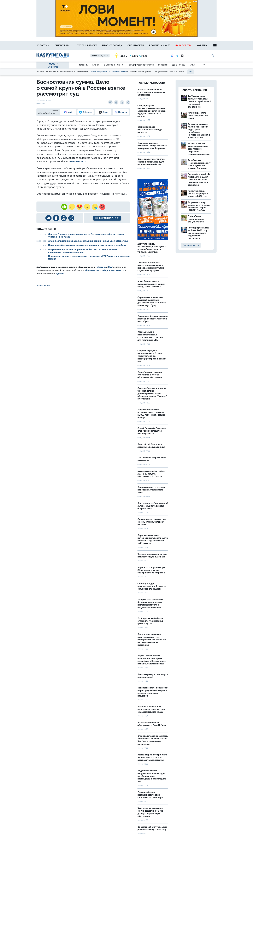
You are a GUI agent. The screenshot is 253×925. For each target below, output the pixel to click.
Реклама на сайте (159, 45)
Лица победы (183, 45)
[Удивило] (87, 207)
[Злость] (102, 207)
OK (190, 71)
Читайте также (46, 229)
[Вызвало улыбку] (72, 207)
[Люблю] (79, 207)
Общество (53, 67)
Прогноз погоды (112, 45)
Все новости (189, 245)
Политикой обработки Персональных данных (108, 71)
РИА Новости (78, 161)
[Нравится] (64, 207)
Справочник (62, 45)
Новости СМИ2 (43, 285)
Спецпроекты (136, 45)
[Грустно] (95, 207)
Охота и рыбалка (87, 45)
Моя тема (201, 45)
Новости (42, 45)
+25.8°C (123, 55)
